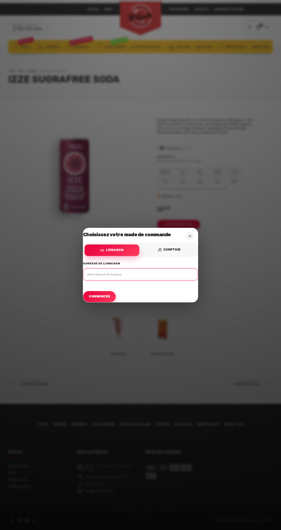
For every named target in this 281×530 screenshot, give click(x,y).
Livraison (114, 250)
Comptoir (171, 249)
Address (140, 272)
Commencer (99, 296)
